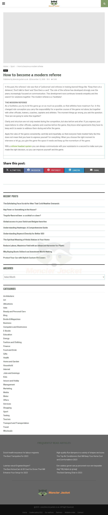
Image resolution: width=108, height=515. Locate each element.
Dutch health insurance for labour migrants (21, 453)
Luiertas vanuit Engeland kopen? (16, 466)
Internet (6, 369)
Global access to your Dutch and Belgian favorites (25, 222)
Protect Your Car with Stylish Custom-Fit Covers (24, 258)
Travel (6, 427)
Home (25, 512)
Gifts (5, 354)
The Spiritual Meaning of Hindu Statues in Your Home (26, 240)
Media (6, 392)
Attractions (8, 304)
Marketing (7, 389)
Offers (6, 400)
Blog (5, 315)
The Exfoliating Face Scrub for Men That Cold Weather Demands (31, 204)
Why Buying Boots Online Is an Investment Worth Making (27, 252)
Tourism (7, 419)
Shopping (7, 408)
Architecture (8, 296)
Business (7, 323)
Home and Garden (11, 361)
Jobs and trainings (11, 373)
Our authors (49, 512)
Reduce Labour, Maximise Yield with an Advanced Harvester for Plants (33, 246)
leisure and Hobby (11, 381)
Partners (59, 512)
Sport (5, 70)
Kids (5, 377)
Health (6, 358)
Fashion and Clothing (12, 342)
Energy (6, 338)
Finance (6, 346)
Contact (80, 512)
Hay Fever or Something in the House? (19, 210)
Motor (6, 396)
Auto (5, 308)
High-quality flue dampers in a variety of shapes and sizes (80, 453)
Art (4, 300)
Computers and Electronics (15, 327)
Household (8, 365)
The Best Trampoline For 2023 (15, 456)
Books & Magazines (11, 319)
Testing (6, 415)
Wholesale (7, 431)
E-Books (7, 331)
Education (7, 335)
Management (9, 385)
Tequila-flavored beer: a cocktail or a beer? (22, 216)
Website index (70, 512)
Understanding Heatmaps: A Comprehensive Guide (25, 228)
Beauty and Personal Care (14, 312)
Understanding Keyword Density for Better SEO (23, 234)
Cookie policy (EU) (35, 512)
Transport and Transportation (16, 423)
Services (7, 404)
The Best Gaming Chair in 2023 (69, 473)
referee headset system (21, 146)
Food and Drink (9, 350)
